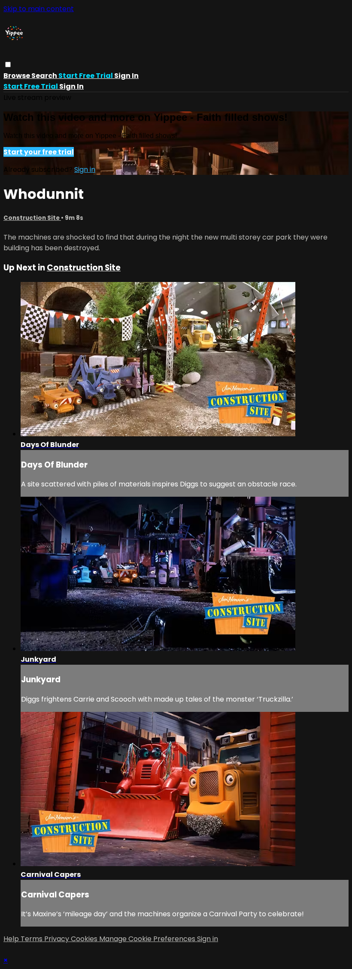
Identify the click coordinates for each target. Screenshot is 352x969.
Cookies (85, 939)
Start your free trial (38, 152)
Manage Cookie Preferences (148, 939)
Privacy (57, 939)
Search (44, 76)
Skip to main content (38, 9)
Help (12, 939)
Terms (32, 939)
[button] (8, 64)
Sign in (126, 76)
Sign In (71, 86)
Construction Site (32, 218)
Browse (17, 76)
